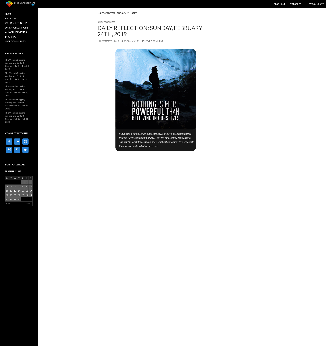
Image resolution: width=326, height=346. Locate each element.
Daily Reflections (16, 27)
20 (15, 195)
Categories (295, 4)
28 (19, 199)
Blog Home (279, 4)
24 (30, 195)
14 (19, 191)
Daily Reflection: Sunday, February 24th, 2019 (149, 30)
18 (7, 195)
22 (23, 195)
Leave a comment (153, 41)
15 (23, 191)
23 (26, 195)
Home (8, 13)
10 (30, 186)
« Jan (8, 203)
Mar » (29, 203)
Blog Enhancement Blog (20, 3)
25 (7, 199)
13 (15, 191)
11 (7, 191)
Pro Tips (10, 36)
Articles (10, 18)
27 (15, 199)
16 (26, 191)
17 (30, 191)
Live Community (316, 4)
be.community (131, 41)
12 (11, 191)
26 (11, 199)
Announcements (16, 32)
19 (11, 195)
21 (19, 195)
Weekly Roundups (16, 23)
